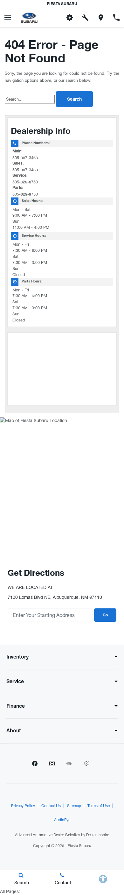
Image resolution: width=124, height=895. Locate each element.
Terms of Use (98, 806)
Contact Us (51, 806)
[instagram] (52, 763)
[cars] (69, 763)
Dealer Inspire (97, 835)
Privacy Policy (23, 806)
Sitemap (74, 806)
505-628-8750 (25, 182)
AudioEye (62, 820)
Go (105, 615)
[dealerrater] (86, 763)
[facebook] (35, 763)
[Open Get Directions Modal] (101, 17)
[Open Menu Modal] (8, 17)
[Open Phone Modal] (116, 17)
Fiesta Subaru (79, 846)
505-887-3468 (25, 157)
